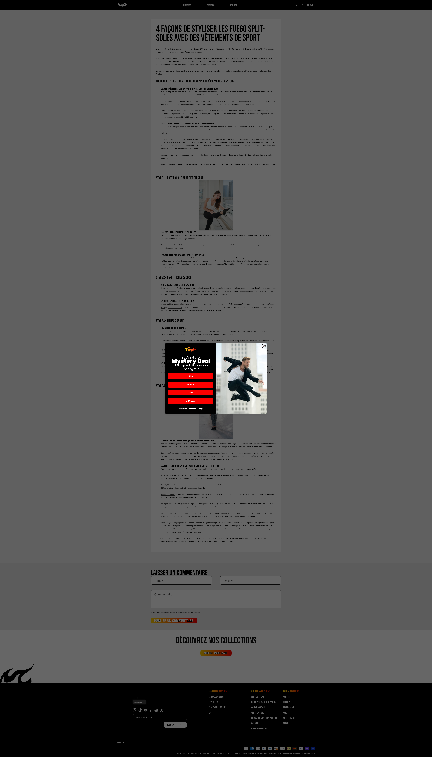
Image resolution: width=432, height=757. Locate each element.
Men (191, 376)
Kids (191, 392)
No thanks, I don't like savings (191, 408)
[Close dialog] (264, 346)
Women (190, 384)
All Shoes (190, 401)
